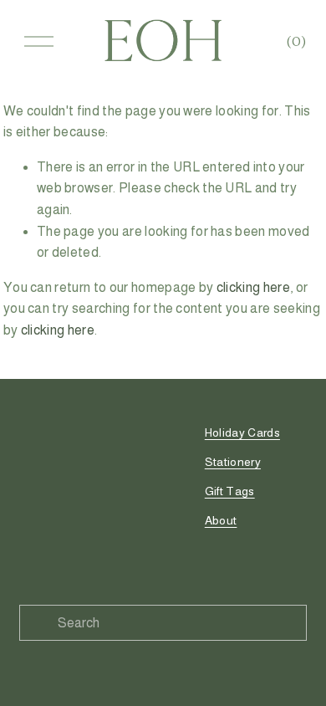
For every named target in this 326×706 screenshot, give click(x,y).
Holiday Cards (242, 432)
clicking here (253, 287)
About (221, 520)
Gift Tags (230, 491)
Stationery (233, 461)
